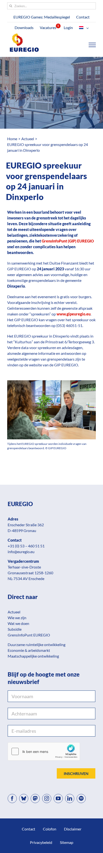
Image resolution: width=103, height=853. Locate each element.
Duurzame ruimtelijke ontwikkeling (36, 644)
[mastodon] (35, 798)
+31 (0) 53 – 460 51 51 (26, 546)
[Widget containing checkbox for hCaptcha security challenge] (44, 751)
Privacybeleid (41, 842)
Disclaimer (72, 829)
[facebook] (12, 798)
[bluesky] (23, 798)
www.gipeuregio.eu (74, 314)
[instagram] (46, 798)
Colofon (49, 829)
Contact (28, 829)
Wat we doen (18, 623)
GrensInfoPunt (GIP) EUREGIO (68, 241)
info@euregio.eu (21, 551)
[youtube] (58, 798)
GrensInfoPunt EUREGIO (29, 635)
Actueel (14, 612)
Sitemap (66, 842)
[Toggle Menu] (92, 45)
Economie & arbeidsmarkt (29, 650)
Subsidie (15, 629)
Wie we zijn (17, 617)
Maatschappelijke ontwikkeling (33, 656)
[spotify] (81, 798)
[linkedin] (69, 798)
